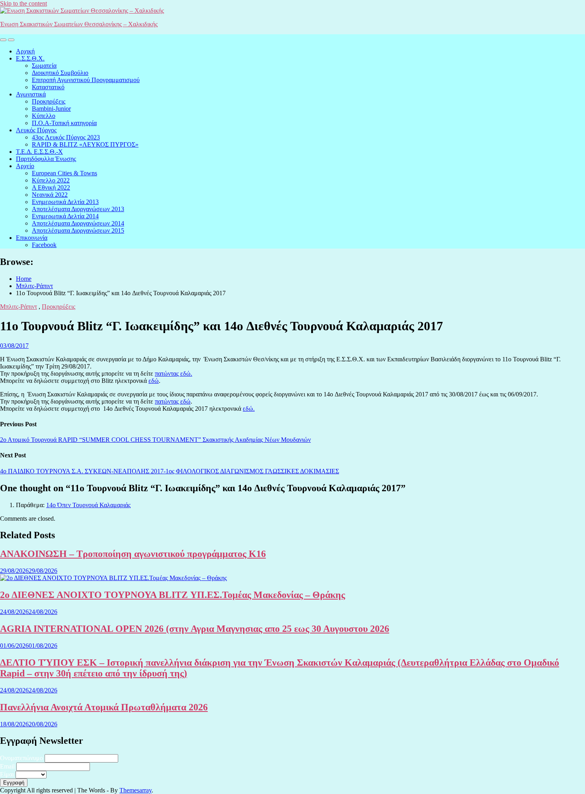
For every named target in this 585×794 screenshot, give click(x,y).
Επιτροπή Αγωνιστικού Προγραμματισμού (86, 79)
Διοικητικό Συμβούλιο (60, 72)
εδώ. (249, 408)
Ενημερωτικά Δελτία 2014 (65, 216)
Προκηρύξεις (48, 101)
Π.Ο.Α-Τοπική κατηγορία (64, 123)
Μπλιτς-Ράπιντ (18, 306)
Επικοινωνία (31, 237)
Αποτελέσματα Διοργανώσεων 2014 (78, 223)
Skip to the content (23, 3)
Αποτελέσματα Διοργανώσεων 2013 (78, 209)
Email (7, 766)
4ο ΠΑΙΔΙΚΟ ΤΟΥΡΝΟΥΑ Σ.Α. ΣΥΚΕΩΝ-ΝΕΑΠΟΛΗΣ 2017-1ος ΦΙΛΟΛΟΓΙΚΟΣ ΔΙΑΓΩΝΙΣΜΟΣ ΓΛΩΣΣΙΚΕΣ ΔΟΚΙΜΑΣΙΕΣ (169, 471)
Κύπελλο (43, 115)
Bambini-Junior (51, 108)
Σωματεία (44, 65)
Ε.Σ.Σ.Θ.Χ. (30, 58)
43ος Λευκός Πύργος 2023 (66, 137)
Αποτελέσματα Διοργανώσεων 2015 (78, 230)
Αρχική (25, 51)
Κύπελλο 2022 (51, 180)
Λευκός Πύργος (36, 130)
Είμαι (7, 774)
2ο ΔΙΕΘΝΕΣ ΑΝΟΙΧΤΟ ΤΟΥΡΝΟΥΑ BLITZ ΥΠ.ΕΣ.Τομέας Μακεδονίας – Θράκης (172, 595)
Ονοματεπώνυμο (21, 758)
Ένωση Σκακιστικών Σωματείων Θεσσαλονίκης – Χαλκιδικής (79, 24)
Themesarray (135, 790)
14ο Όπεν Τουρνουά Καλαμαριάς (88, 505)
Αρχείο (25, 166)
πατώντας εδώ (173, 401)
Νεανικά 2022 (50, 194)
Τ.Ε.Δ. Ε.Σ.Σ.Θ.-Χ (39, 151)
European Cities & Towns (64, 173)
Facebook (44, 244)
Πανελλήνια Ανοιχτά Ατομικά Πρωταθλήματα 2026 (104, 707)
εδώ (153, 380)
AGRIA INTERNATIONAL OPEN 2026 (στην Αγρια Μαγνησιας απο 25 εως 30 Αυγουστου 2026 (194, 628)
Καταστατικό (48, 87)
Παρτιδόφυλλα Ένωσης (46, 158)
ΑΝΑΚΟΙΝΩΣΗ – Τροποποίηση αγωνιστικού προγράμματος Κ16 (133, 554)
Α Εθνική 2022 (51, 187)
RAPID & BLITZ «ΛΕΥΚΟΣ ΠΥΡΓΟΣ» (85, 144)
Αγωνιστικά (31, 94)
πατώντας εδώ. (173, 373)
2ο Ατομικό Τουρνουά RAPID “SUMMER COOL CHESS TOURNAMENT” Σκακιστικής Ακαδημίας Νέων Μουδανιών (155, 439)
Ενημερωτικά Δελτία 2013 (65, 201)
